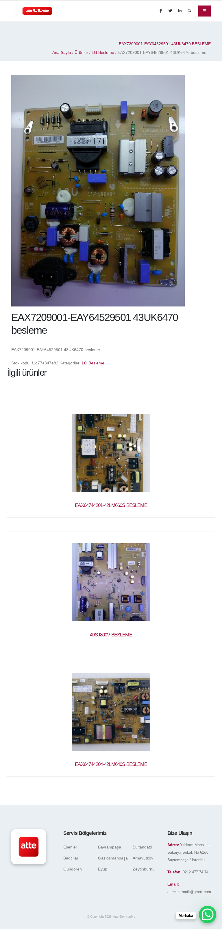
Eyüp (102, 869)
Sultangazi (142, 847)
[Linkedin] (180, 11)
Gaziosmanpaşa (113, 858)
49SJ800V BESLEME (111, 635)
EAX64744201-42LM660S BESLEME (111, 505)
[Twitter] (170, 11)
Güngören (72, 869)
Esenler (70, 847)
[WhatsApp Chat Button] (207, 914)
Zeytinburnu (144, 869)
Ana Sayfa (61, 52)
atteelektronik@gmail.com (189, 892)
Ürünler (81, 52)
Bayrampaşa (109, 847)
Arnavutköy (143, 858)
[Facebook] (161, 11)
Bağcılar (70, 858)
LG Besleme (103, 52)
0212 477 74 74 (195, 872)
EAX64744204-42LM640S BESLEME (111, 764)
